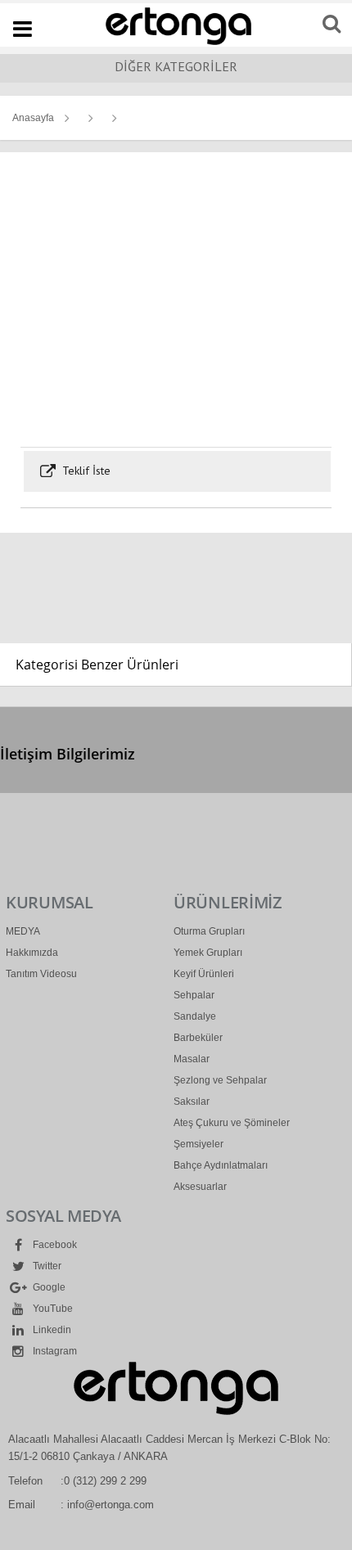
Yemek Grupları (208, 952)
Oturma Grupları (209, 931)
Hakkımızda (32, 952)
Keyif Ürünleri (204, 974)
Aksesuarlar (200, 1186)
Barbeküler (198, 1037)
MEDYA (23, 931)
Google (47, 1287)
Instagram (53, 1351)
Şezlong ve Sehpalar (220, 1080)
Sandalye (195, 1016)
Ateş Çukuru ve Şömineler (232, 1123)
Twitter (45, 1266)
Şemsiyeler (198, 1144)
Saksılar (192, 1101)
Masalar (192, 1059)
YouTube (51, 1308)
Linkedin (50, 1330)
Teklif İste (85, 470)
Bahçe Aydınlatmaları (221, 1165)
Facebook (53, 1244)
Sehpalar (194, 995)
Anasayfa (33, 118)
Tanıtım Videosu (41, 974)
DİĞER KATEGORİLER (176, 66)
